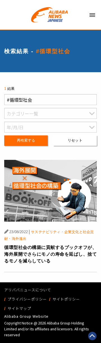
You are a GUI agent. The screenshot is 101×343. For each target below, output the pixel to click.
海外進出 (19, 239)
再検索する (26, 140)
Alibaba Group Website (26, 316)
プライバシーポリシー (27, 299)
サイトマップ (19, 308)
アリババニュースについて (27, 289)
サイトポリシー (66, 299)
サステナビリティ (45, 232)
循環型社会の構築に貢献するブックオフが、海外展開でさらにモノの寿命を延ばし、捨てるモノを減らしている (50, 254)
